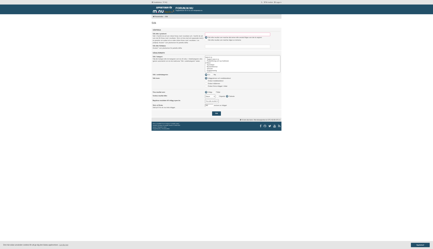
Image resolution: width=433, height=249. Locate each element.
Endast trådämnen (214, 83)
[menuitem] (164, 2)
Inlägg (210, 92)
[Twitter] (270, 126)
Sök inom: (156, 78)
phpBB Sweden (169, 125)
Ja (209, 74)
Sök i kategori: (158, 57)
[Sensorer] (242, 69)
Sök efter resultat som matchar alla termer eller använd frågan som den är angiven (235, 37)
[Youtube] (275, 126)
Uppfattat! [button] (420, 245)
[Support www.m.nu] (242, 59)
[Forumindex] (164, 9)
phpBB (159, 123)
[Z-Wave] (242, 63)
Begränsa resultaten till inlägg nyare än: (167, 100)
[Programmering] (242, 71)
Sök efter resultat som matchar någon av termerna (224, 40)
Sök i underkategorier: (160, 74)
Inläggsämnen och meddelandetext (219, 78)
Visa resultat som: (159, 92)
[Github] (265, 126)
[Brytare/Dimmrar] (242, 67)
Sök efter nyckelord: (160, 34)
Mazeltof (160, 127)
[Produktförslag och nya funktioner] (242, 61)
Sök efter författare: (159, 46)
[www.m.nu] (242, 57)
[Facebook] (260, 126)
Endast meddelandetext (215, 81)
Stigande (222, 96)
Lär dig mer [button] (63, 245)
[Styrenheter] (242, 65)
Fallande (232, 96)
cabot (165, 127)
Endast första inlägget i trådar (217, 86)
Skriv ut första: (158, 105)
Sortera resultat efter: (160, 96)
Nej (214, 74)
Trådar (218, 92)
